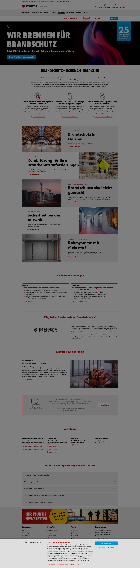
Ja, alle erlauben (106, 543)
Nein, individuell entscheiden (106, 547)
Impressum (72, 564)
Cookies (66, 564)
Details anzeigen (51, 564)
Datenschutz (60, 564)
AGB (78, 564)
